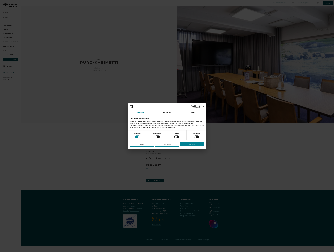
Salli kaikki (192, 144)
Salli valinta (167, 144)
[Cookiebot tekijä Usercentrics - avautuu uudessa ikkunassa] (192, 106)
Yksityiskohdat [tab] (167, 112)
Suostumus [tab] (140, 112)
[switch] (157, 136)
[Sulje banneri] (203, 106)
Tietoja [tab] (193, 112)
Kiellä (142, 144)
